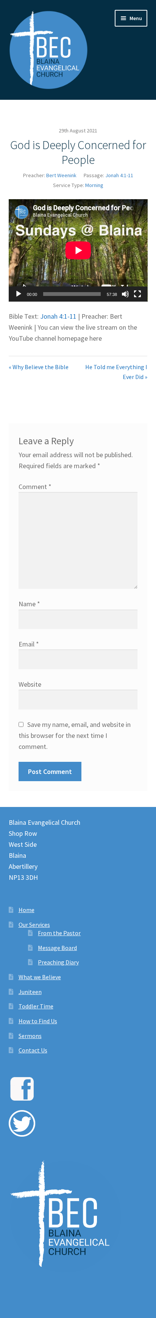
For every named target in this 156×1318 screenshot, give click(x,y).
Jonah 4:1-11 (119, 175)
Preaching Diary (58, 962)
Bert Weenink (61, 175)
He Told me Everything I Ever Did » (116, 372)
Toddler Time (36, 1006)
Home (26, 910)
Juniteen (30, 992)
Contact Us (33, 1050)
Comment (35, 486)
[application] (78, 250)
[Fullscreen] (137, 294)
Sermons (30, 1036)
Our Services (34, 924)
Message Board (57, 948)
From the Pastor (59, 933)
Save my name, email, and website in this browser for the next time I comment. (75, 735)
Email (29, 644)
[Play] (18, 294)
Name (29, 603)
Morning (94, 185)
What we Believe (40, 977)
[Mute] (125, 294)
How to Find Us (38, 1021)
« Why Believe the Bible (39, 367)
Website (30, 684)
